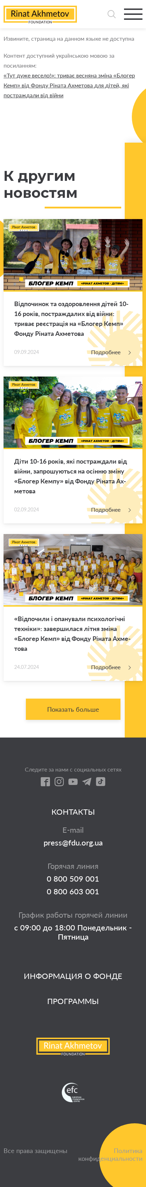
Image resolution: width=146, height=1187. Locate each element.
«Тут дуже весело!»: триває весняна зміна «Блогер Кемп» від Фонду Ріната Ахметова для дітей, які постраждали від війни (69, 85)
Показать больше (73, 709)
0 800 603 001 (73, 891)
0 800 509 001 (73, 878)
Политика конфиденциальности (110, 1154)
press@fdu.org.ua (73, 842)
